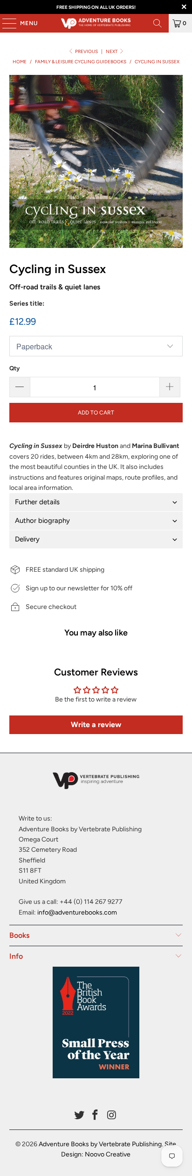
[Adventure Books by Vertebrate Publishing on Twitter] (79, 1115)
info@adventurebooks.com (77, 912)
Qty (14, 368)
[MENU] (4, 23)
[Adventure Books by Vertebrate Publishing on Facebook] (96, 1115)
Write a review (96, 724)
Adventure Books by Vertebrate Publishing (100, 1144)
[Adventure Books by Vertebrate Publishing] (96, 23)
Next (112, 51)
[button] (95, 502)
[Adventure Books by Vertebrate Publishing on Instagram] (112, 1115)
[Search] (157, 23)
